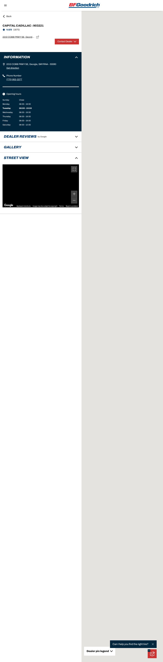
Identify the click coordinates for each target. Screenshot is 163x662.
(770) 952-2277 (14, 79)
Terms (61, 206)
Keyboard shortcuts (24, 206)
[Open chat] (152, 653)
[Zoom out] (74, 200)
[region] (41, 185)
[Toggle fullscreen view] (74, 169)
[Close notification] (153, 644)
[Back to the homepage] (84, 5)
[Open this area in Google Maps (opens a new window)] (8, 205)
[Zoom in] (74, 194)
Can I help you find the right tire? (130, 644)
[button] (149, 650)
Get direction (12, 68)
